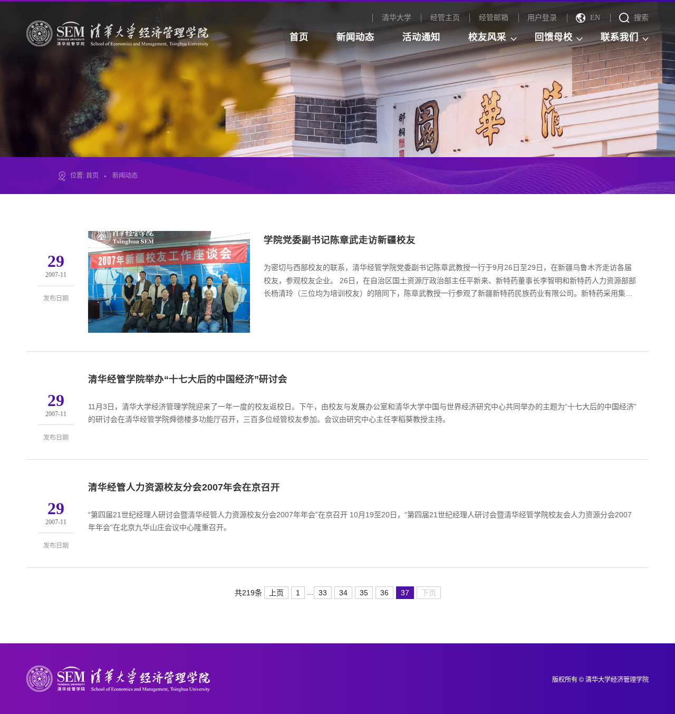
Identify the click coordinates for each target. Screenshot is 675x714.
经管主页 (445, 18)
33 (323, 592)
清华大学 (396, 18)
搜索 (641, 18)
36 (384, 592)
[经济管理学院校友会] (117, 32)
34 (343, 592)
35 (364, 592)
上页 (276, 592)
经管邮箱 (493, 18)
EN (595, 18)
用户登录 (542, 18)
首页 (92, 175)
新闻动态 (125, 175)
